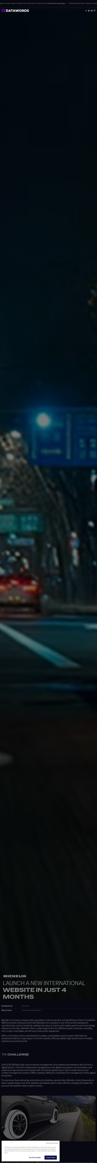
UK (92, 11)
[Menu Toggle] (95, 10)
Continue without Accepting (52, 1143)
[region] (31, 1151)
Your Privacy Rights (35, 1157)
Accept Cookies (50, 1157)
